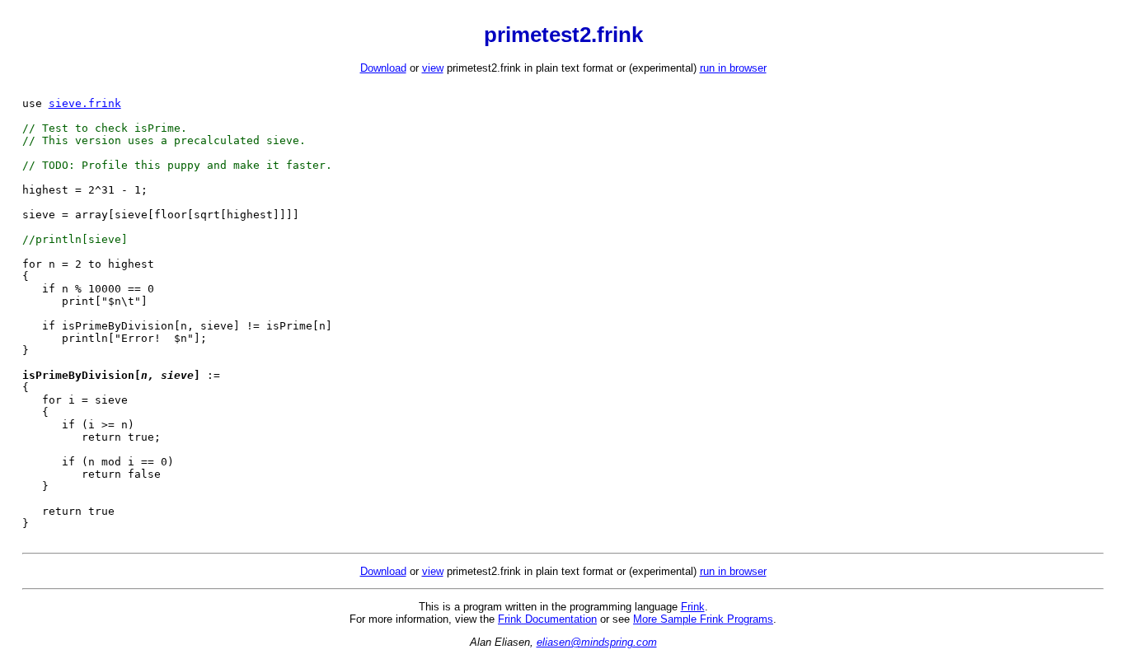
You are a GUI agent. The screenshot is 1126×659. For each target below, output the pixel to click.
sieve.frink (85, 103)
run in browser (733, 68)
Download (383, 68)
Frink (693, 607)
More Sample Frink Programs (703, 619)
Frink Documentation (547, 619)
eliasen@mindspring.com (597, 642)
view (432, 68)
